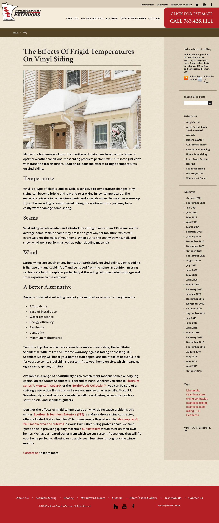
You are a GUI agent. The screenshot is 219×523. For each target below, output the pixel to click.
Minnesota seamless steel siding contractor (196, 394)
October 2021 (194, 198)
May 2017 (191, 361)
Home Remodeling (196, 154)
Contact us (31, 453)
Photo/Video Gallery (181, 4)
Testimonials (147, 4)
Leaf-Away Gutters (197, 159)
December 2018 (195, 342)
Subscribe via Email (207, 79)
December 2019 (195, 298)
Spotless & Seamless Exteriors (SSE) (59, 414)
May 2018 (191, 356)
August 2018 (193, 351)
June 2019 (191, 322)
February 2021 (194, 231)
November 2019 (195, 303)
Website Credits (173, 505)
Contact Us (162, 4)
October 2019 (194, 308)
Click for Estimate (191, 14)
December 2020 (195, 241)
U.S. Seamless (193, 413)
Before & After (194, 139)
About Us (72, 18)
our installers (91, 429)
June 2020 (191, 270)
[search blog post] (210, 103)
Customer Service (196, 144)
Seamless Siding (92, 18)
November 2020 (195, 246)
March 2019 (192, 332)
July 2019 (191, 318)
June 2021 (191, 212)
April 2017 (191, 366)
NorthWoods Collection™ (89, 385)
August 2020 (193, 260)
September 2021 (195, 202)
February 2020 (194, 289)
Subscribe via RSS (194, 78)
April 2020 (191, 279)
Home (15, 32)
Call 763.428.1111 (191, 21)
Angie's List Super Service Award (196, 128)
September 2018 (195, 346)
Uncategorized (194, 173)
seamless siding (196, 402)
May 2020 (191, 274)
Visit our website (197, 428)
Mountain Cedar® (48, 385)
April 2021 (191, 222)
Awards (190, 135)
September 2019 (195, 313)
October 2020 (194, 250)
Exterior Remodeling (198, 149)
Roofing (112, 18)
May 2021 (191, 217)
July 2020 (191, 265)
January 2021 (193, 236)
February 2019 (194, 337)
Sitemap (161, 505)
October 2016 (194, 370)
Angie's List (193, 122)
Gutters (154, 18)
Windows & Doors (133, 18)
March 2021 (192, 226)
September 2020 (195, 255)
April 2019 (191, 327)
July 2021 (191, 207)
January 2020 (193, 294)
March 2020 (192, 284)
